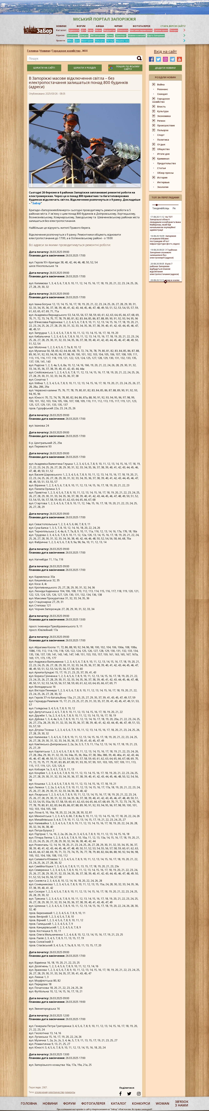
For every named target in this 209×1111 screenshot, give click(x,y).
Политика (163, 139)
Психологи (122, 30)
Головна (32, 50)
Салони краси (161, 30)
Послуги (174, 30)
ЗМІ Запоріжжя (97, 35)
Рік (174, 208)
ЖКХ (85, 50)
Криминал (163, 158)
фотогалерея (93, 1103)
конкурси (141, 1103)
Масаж (98, 30)
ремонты (70, 1092)
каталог (118, 1103)
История (162, 177)
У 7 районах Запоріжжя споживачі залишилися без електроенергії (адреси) (163, 253)
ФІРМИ (118, 26)
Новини (45, 50)
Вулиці (110, 35)
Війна (70, 40)
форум (69, 1103)
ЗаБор (36, 203)
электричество (56, 1092)
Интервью (163, 182)
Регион (161, 120)
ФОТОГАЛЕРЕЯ (141, 26)
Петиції (110, 40)
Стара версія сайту (173, 26)
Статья (161, 168)
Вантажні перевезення (141, 30)
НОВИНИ (61, 26)
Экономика (164, 116)
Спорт (161, 134)
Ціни (77, 40)
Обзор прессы (165, 172)
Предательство (166, 163)
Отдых (161, 144)
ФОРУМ (81, 26)
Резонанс (162, 89)
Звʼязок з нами (181, 1103)
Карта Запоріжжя (155, 35)
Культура (163, 111)
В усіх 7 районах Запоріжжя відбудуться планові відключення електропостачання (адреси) (164, 269)
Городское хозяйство (67, 50)
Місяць (165, 208)
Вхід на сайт (165, 51)
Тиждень (157, 208)
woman (162, 1103)
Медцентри (109, 30)
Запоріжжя (72, 35)
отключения (41, 1092)
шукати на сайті (44, 67)
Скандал (162, 93)
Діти (83, 30)
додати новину (165, 67)
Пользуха (99, 40)
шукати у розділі (85, 67)
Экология (162, 187)
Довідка (84, 35)
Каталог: (61, 30)
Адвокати (74, 30)
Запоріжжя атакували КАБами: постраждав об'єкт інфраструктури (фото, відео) (165, 240)
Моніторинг (87, 40)
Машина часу (122, 40)
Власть (161, 106)
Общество (163, 149)
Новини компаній (136, 35)
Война (161, 84)
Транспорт (120, 35)
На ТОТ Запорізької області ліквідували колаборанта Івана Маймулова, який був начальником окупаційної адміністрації (165, 223)
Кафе (90, 30)
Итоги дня (163, 153)
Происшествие (166, 125)
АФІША (100, 26)
